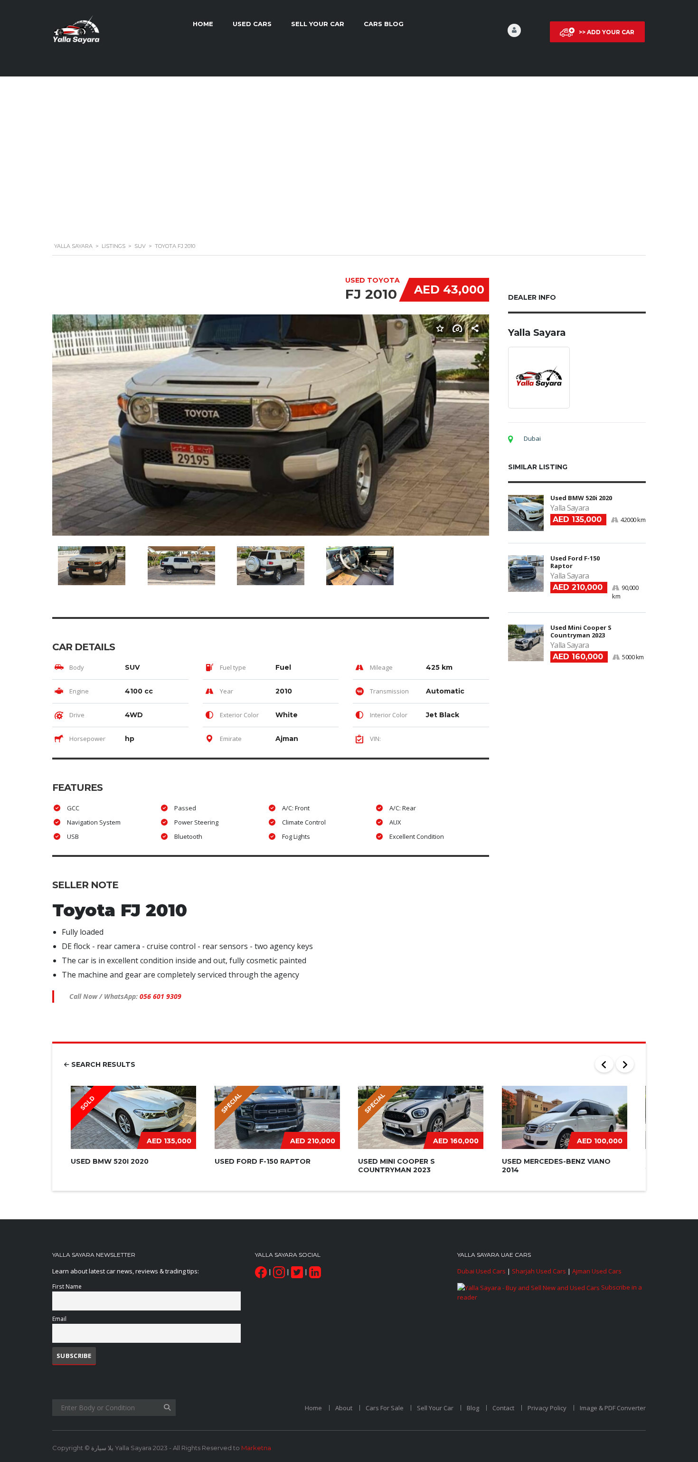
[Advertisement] (349, 162)
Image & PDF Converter (613, 1408)
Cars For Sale (385, 1408)
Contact (503, 1408)
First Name (67, 1286)
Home (203, 24)
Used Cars (252, 24)
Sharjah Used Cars (539, 1271)
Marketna (256, 1448)
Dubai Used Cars (481, 1271)
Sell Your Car (317, 24)
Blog (473, 1408)
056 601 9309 (160, 996)
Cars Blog (384, 24)
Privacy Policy (547, 1408)
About (343, 1408)
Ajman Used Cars (597, 1271)
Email (59, 1318)
